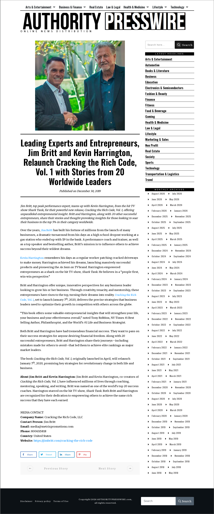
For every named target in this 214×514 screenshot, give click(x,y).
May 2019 (173, 438)
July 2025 (177, 227)
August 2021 (158, 364)
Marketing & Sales (157, 139)
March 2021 (175, 376)
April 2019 (157, 444)
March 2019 (175, 444)
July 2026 (177, 193)
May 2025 (174, 233)
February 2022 (159, 347)
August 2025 (158, 227)
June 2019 (157, 438)
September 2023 (182, 290)
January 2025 (181, 245)
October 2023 (159, 290)
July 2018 (176, 467)
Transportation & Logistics (162, 174)
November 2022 (183, 319)
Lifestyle (150, 134)
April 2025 (157, 239)
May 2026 (174, 199)
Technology (152, 168)
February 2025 (159, 245)
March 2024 (176, 273)
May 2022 (174, 336)
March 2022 (176, 341)
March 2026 (176, 205)
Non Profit (151, 145)
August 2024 (158, 262)
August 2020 (158, 398)
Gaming (150, 116)
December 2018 (159, 455)
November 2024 (183, 250)
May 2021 (173, 370)
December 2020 (160, 387)
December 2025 (160, 216)
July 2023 (177, 296)
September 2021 (181, 358)
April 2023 (157, 307)
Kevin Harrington (32, 258)
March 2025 (176, 239)
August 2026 (158, 193)
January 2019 (180, 450)
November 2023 (183, 284)
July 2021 (176, 364)
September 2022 (182, 324)
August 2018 (158, 467)
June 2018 (157, 472)
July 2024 (177, 262)
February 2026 (159, 210)
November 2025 (183, 216)
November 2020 (183, 387)
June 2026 (157, 199)
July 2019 (176, 433)
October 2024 (159, 256)
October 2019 (159, 427)
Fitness (149, 105)
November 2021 (182, 353)
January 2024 (181, 279)
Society (150, 157)
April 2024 (157, 273)
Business (150, 76)
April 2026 (157, 205)
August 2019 (158, 433)
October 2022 (159, 324)
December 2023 (160, 284)
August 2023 (158, 296)
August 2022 (158, 330)
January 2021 (180, 381)
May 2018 (173, 472)
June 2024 (157, 267)
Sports (149, 162)
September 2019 (181, 427)
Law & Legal (152, 128)
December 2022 (160, 319)
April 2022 (157, 341)
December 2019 (159, 421)
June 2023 (157, 302)
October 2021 (159, 358)
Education (151, 82)
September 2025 (182, 222)
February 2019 (159, 450)
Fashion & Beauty (156, 94)
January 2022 (181, 347)
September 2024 (182, 256)
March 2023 (176, 307)
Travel (149, 180)
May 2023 (174, 302)
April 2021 (157, 376)
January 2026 (181, 210)
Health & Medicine (157, 122)
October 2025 (159, 222)
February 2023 (159, 313)
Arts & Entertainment (158, 59)
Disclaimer (26, 501)
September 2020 (182, 393)
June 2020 (157, 404)
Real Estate (152, 151)
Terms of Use (61, 501)
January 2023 (181, 313)
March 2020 (176, 410)
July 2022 (177, 330)
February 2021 (159, 381)
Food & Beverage (155, 111)
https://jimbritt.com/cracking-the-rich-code (63, 440)
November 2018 (182, 455)
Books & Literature (157, 71)
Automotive (152, 65)
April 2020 (157, 410)
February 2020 (159, 415)
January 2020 (181, 415)
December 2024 (160, 250)
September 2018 (181, 461)
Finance (150, 99)
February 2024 (159, 279)
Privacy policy (43, 501)
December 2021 (159, 353)
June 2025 (157, 233)
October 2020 (159, 393)
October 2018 (159, 461)
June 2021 (157, 370)
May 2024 (175, 267)
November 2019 (182, 421)
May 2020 (174, 404)
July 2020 (177, 398)
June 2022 (157, 336)
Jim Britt (46, 230)
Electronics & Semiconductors (164, 88)
